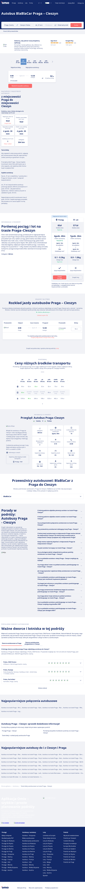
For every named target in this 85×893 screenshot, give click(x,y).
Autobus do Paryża (28, 849)
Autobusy (20, 3)
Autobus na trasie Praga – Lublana (32, 773)
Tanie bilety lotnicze (49, 838)
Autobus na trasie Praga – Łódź (52, 762)
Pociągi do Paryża (7, 846)
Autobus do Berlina (28, 851)
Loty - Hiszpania (48, 854)
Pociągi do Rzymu (7, 843)
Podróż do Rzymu (69, 854)
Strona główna (6, 786)
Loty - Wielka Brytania (50, 870)
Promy (31, 3)
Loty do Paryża (47, 846)
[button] (39, 25)
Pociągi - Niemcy (7, 857)
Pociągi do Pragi (7, 851)
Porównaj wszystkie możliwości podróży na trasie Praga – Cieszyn (61, 732)
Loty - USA (46, 865)
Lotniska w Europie (49, 835)
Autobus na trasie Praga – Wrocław (12, 708)
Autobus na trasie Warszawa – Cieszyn (54, 773)
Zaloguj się (81, 3)
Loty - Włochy (47, 867)
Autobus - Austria (28, 870)
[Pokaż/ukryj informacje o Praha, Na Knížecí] (81, 680)
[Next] (52, 61)
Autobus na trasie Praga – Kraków (32, 754)
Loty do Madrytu (48, 841)
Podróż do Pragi (69, 862)
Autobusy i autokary (29, 832)
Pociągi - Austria (7, 870)
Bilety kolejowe (7, 835)
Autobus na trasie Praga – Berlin (73, 762)
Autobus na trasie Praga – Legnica (12, 711)
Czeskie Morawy (69, 841)
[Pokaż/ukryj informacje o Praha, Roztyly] (81, 672)
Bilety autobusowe (28, 838)
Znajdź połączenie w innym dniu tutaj (42, 337)
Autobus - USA (27, 862)
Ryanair (45, 875)
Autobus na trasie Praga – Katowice (33, 708)
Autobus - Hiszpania (28, 835)
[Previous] (17, 380)
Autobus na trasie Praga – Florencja (12, 773)
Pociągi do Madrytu (8, 841)
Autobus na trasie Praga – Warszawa (53, 708)
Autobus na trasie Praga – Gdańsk (32, 762)
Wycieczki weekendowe (71, 835)
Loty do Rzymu (47, 843)
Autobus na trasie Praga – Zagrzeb (53, 766)
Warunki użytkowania (35, 888)
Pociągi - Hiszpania (8, 854)
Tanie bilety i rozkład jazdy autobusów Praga (16, 735)
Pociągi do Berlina (7, 849)
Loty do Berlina (48, 849)
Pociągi (14, 3)
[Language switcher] (48, 3)
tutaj (57, 348)
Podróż (66, 832)
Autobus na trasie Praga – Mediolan (12, 762)
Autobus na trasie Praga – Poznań (73, 758)
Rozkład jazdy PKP (8, 838)
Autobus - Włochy (28, 865)
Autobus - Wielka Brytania (30, 867)
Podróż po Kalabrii (70, 849)
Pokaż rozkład (8, 144)
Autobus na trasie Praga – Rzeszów (33, 769)
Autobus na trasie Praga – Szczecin (74, 766)
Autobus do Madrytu (29, 843)
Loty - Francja (47, 859)
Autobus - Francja (28, 859)
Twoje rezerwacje (60, 3)
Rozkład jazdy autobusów (30, 841)
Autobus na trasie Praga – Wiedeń (73, 708)
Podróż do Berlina (69, 859)
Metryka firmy (21, 888)
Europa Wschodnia (70, 846)
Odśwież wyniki (41, 315)
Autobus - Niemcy (28, 857)
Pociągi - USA (6, 862)
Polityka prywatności (51, 888)
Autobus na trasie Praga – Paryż (32, 758)
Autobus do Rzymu (28, 846)
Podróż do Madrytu (70, 851)
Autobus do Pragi (28, 854)
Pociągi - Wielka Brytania (10, 867)
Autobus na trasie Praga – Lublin (11, 766)
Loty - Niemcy (47, 857)
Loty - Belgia (47, 862)
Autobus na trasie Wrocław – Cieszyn (12, 777)
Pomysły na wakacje (70, 843)
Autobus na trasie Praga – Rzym (11, 758)
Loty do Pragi (47, 851)
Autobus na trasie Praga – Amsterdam (54, 769)
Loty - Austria (47, 873)
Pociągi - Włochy (7, 865)
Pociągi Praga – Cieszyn (9, 731)
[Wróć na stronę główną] (6, 3)
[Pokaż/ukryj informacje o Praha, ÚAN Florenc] (81, 663)
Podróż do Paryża (69, 857)
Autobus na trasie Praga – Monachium (13, 769)
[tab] (15, 67)
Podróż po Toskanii (70, 838)
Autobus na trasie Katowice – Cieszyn (33, 777)
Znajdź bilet (7, 123)
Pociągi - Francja (7, 859)
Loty (26, 3)
